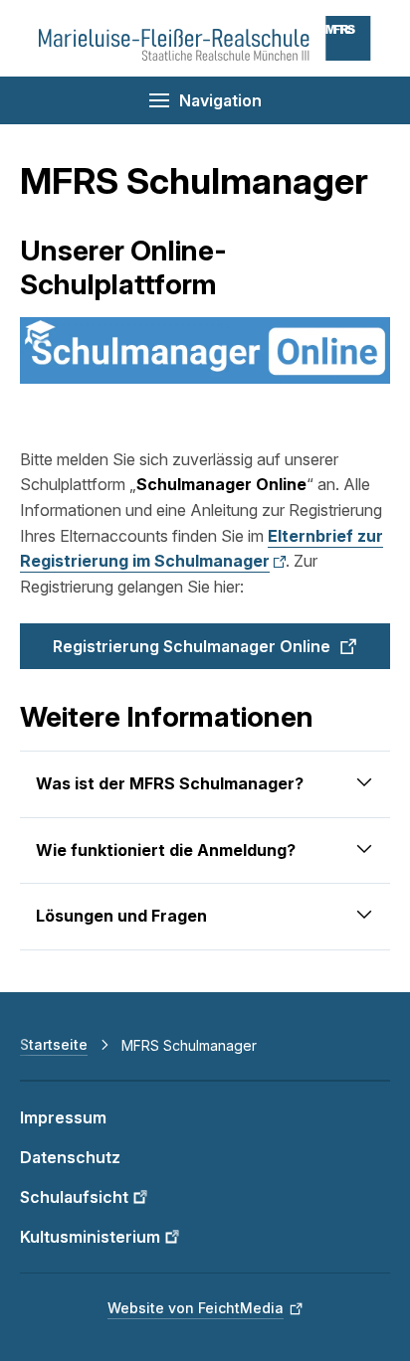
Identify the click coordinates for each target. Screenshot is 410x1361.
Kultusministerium (90, 1237)
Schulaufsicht (74, 1197)
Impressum (63, 1117)
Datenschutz (70, 1157)
